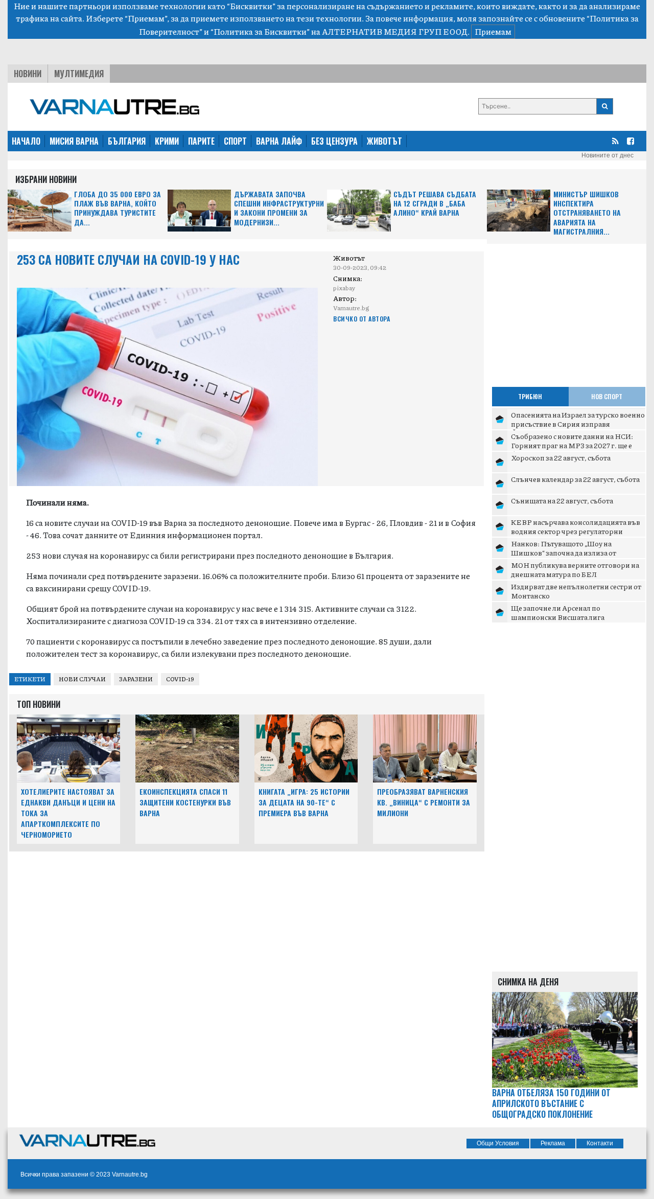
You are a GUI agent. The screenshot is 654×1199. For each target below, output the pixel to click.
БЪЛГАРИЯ (127, 141)
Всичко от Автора (361, 318)
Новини (27, 73)
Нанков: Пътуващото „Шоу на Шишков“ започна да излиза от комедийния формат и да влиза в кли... (577, 552)
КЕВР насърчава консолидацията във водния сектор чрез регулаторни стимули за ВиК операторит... (575, 531)
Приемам (493, 31)
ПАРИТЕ (201, 141)
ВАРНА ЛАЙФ (279, 141)
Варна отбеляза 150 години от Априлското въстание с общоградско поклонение (551, 1103)
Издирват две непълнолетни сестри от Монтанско (576, 591)
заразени (136, 679)
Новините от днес (607, 155)
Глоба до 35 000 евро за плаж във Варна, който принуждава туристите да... (117, 208)
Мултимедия (79, 73)
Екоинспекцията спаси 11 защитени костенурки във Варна (185, 802)
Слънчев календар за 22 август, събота (575, 479)
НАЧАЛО (26, 141)
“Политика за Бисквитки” (260, 31)
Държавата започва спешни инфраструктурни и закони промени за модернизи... (279, 208)
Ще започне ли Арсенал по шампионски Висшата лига (557, 612)
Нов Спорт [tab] (606, 396)
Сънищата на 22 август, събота (562, 500)
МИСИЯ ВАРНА (74, 141)
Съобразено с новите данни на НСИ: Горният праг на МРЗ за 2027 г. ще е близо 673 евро (572, 445)
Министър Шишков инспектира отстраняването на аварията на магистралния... (587, 213)
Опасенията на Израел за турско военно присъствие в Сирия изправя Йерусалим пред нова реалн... (578, 423)
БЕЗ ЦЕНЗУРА (334, 141)
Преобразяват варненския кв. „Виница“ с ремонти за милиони (423, 802)
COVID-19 (180, 679)
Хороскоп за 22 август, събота (561, 457)
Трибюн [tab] (530, 396)
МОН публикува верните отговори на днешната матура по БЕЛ (575, 569)
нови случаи (82, 679)
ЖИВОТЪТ (384, 141)
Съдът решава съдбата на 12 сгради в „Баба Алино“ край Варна (434, 204)
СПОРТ (235, 141)
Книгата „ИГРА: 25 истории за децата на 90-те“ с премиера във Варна (304, 802)
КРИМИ (167, 141)
